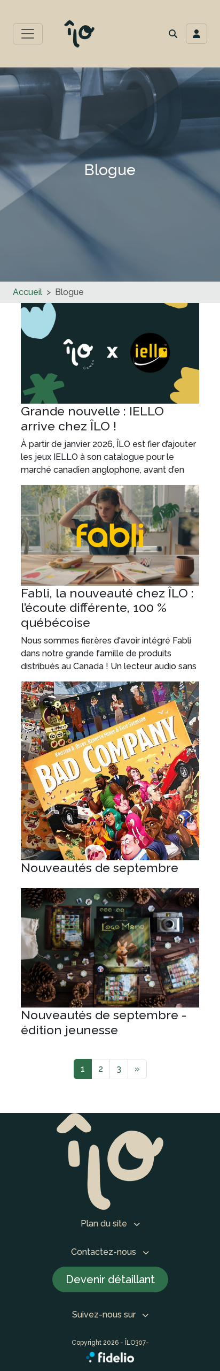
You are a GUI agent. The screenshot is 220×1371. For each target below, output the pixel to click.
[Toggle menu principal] (28, 33)
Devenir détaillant (110, 1279)
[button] (173, 34)
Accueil (27, 292)
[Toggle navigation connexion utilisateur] (196, 34)
